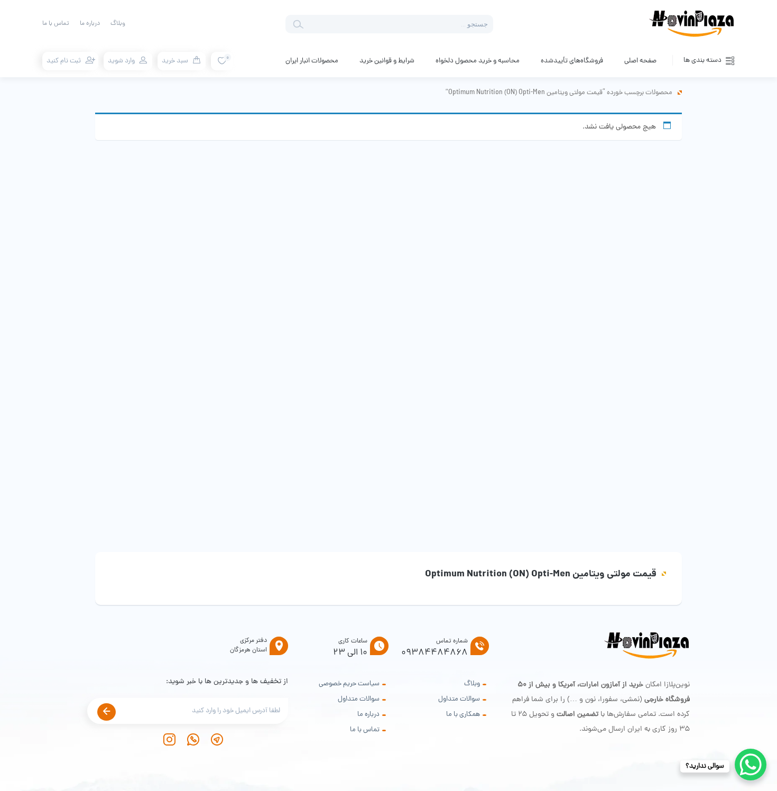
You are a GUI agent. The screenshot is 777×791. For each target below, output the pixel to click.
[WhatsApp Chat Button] (750, 764)
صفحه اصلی (640, 61)
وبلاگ (117, 24)
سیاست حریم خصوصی (349, 684)
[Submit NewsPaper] (106, 712)
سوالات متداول (459, 699)
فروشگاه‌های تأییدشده (572, 61)
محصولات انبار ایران (311, 61)
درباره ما (90, 24)
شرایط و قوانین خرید (386, 61)
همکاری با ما (463, 715)
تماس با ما (55, 24)
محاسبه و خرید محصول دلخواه (478, 61)
